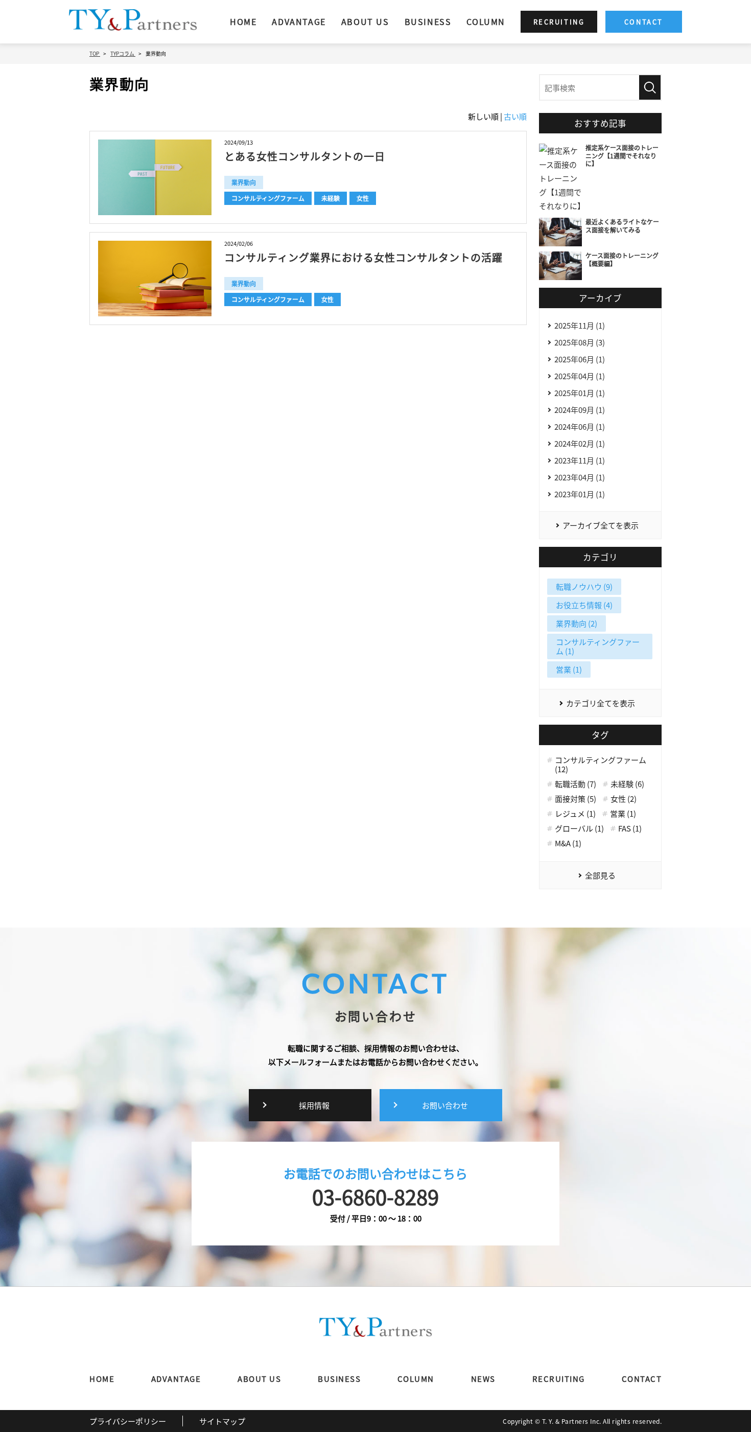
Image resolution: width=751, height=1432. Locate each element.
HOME (243, 21)
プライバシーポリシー (127, 1421)
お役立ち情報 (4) (584, 604)
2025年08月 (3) (579, 342)
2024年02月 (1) (579, 443)
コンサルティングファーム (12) (600, 764)
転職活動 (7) (575, 784)
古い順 (515, 116)
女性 (363, 198)
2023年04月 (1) (579, 477)
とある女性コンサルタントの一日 (304, 156)
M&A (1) (568, 843)
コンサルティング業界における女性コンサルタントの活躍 (363, 257)
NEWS (483, 1378)
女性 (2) (624, 798)
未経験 (330, 198)
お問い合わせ (445, 1105)
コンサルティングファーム (267, 198)
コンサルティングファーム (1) (598, 646)
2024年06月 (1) (579, 426)
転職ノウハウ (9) (584, 586)
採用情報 (314, 1105)
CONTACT (642, 1378)
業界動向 (243, 182)
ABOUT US (365, 21)
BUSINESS (428, 21)
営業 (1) (569, 669)
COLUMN (485, 21)
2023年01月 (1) (579, 494)
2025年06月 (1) (579, 359)
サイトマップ (222, 1421)
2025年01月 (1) (579, 392)
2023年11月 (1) (579, 460)
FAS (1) (630, 828)
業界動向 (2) (576, 623)
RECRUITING (558, 1378)
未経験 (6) (627, 784)
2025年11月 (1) (579, 325)
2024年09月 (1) (579, 409)
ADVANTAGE (298, 21)
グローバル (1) (579, 828)
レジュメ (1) (575, 813)
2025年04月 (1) (579, 376)
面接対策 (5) (575, 798)
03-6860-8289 (375, 1196)
